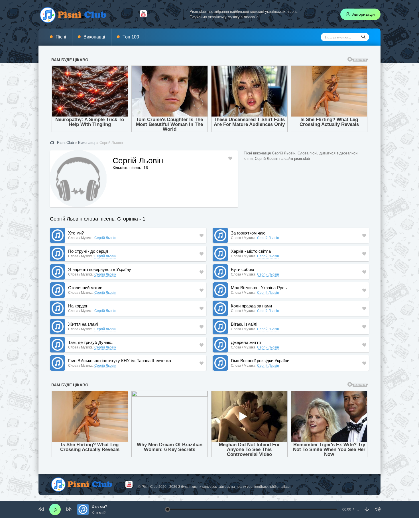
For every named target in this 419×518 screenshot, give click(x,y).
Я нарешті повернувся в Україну (99, 269)
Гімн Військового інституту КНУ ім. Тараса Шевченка (119, 360)
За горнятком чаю (248, 233)
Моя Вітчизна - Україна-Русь (259, 287)
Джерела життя (246, 342)
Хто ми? (76, 233)
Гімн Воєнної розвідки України (260, 360)
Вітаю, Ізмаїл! (244, 324)
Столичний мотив (85, 287)
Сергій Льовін (105, 238)
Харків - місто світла (251, 251)
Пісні (61, 36)
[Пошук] (363, 37)
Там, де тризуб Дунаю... (91, 342)
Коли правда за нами (251, 305)
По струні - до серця (88, 251)
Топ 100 (131, 36)
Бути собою (242, 269)
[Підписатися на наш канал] (143, 16)
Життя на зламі (83, 324)
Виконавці (94, 36)
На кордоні (78, 305)
